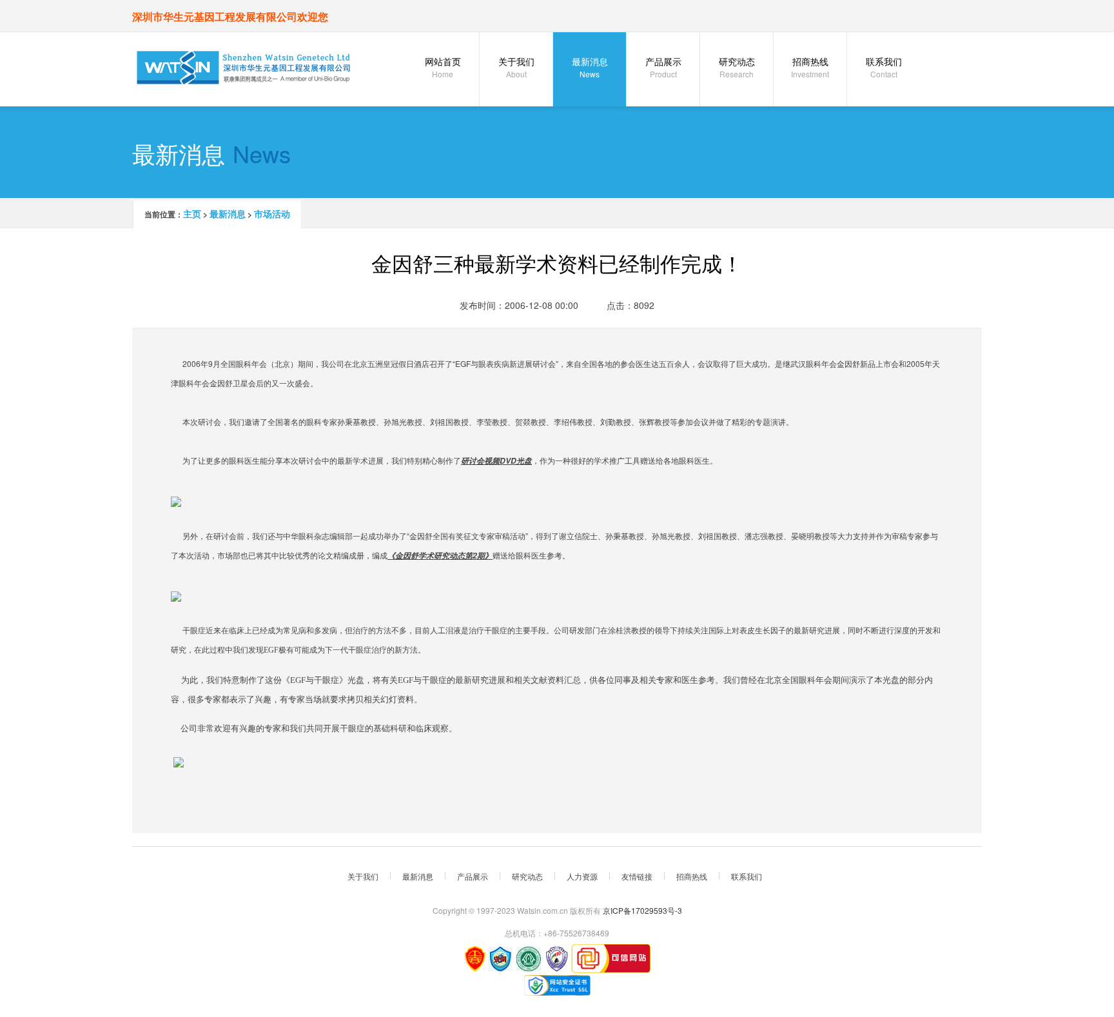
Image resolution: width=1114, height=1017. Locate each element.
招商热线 (810, 67)
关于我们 (516, 67)
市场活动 (272, 213)
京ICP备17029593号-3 (642, 910)
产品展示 (663, 67)
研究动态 (737, 67)
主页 (192, 213)
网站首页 (443, 67)
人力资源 (582, 876)
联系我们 (884, 67)
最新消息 (590, 67)
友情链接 (636, 876)
